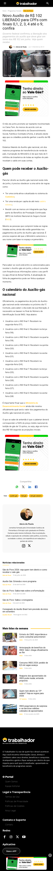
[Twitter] (29, 546)
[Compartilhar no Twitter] (23, 487)
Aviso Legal (10, 810)
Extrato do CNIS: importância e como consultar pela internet (33, 635)
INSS (8, 219)
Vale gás (23, 496)
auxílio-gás (13, 496)
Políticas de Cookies (14, 806)
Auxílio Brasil (7, 615)
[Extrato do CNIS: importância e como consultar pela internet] (10, 637)
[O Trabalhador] (26, 3)
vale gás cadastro (36, 496)
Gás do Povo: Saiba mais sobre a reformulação (23, 591)
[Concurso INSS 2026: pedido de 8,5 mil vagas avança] (10, 665)
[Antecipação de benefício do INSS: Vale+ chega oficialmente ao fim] (10, 650)
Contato (9, 824)
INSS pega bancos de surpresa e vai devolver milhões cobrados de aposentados (33, 708)
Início (4, 11)
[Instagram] (24, 546)
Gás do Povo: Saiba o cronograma (18, 600)
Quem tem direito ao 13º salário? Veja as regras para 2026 (31, 693)
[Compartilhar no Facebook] (36, 487)
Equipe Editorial (12, 786)
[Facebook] (4, 837)
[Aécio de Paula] (11, 46)
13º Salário (23, 699)
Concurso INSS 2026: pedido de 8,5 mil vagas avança (33, 664)
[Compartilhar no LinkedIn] (29, 487)
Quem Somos (11, 781)
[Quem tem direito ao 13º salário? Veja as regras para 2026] (10, 694)
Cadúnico (9, 197)
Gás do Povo (28, 11)
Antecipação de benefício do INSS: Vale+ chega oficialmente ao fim (33, 650)
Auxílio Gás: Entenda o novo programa (19, 581)
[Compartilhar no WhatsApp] (16, 487)
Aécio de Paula (21, 47)
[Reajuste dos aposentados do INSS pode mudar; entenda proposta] (10, 678)
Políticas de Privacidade (16, 801)
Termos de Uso (12, 796)
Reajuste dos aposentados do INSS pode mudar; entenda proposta (32, 678)
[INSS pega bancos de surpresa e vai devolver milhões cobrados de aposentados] (10, 709)
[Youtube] (24, 837)
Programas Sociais (14, 11)
